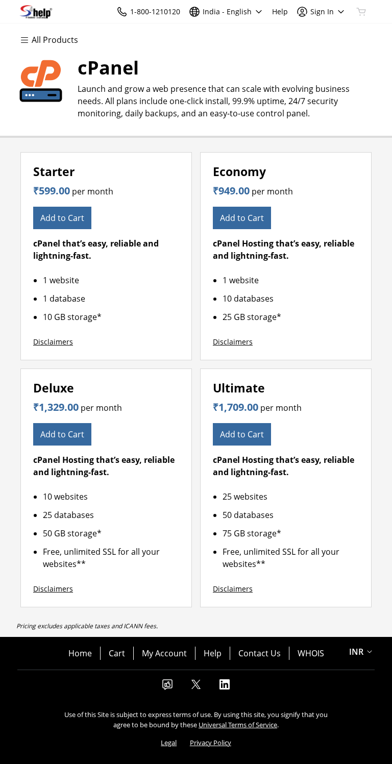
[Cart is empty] (361, 11)
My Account (164, 653)
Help (213, 653)
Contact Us (259, 653)
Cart (117, 653)
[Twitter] (196, 687)
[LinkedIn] (224, 687)
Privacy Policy (210, 742)
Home (80, 653)
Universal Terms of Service (238, 724)
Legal (169, 742)
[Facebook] (167, 687)
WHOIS (311, 653)
